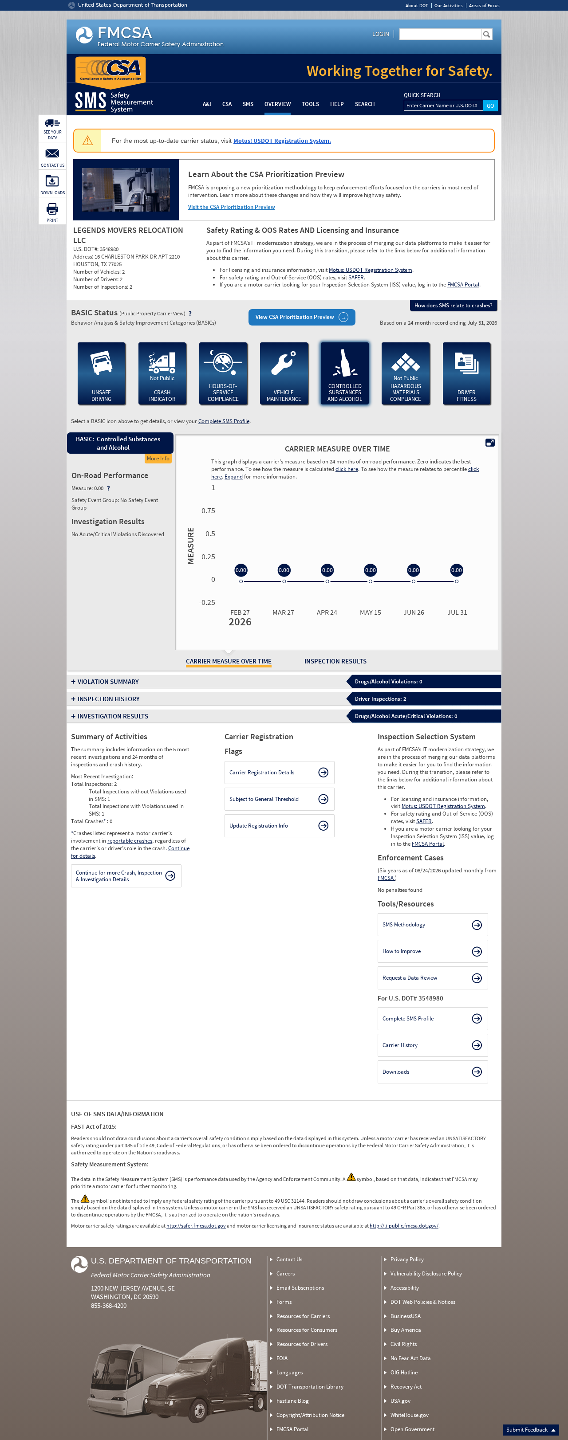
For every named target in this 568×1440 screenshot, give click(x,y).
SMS (248, 104)
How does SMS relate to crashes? (453, 305)
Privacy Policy (407, 1259)
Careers (285, 1273)
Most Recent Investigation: (102, 776)
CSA (227, 104)
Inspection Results (335, 661)
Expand (234, 476)
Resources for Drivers (301, 1344)
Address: (84, 256)
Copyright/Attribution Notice (310, 1415)
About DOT (417, 5)
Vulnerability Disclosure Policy (426, 1273)
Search (365, 104)
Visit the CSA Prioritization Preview (231, 207)
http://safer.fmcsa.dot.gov (196, 1225)
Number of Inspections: (101, 286)
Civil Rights (403, 1344)
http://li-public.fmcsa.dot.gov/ (404, 1225)
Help (337, 104)
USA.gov (400, 1401)
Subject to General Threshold (264, 799)
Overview (277, 104)
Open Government (412, 1429)
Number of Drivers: (96, 279)
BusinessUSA (405, 1316)
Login (380, 34)
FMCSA (386, 878)
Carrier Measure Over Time (229, 661)
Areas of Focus (484, 5)
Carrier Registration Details (261, 772)
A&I (207, 104)
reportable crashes (129, 840)
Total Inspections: (92, 784)
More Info (158, 458)
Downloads (396, 1071)
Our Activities (448, 5)
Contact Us (289, 1259)
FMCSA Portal (463, 284)
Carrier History (400, 1045)
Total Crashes (88, 821)
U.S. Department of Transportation (171, 1260)
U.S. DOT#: (86, 249)
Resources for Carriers (303, 1316)
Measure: (82, 488)
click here (346, 469)
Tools (310, 104)
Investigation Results (113, 716)
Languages (289, 1372)
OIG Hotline (404, 1372)
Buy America (405, 1330)
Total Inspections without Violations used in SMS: (137, 795)
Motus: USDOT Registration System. (282, 141)
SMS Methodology (404, 924)
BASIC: (85, 439)
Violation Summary (108, 681)
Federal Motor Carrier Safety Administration (150, 1275)
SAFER (356, 277)
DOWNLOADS (52, 193)
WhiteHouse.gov (409, 1415)
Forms (284, 1302)
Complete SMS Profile (223, 421)
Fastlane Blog (292, 1401)
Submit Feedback (527, 1429)
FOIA (282, 1358)
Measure (189, 546)
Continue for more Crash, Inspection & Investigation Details (119, 876)
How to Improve (402, 951)
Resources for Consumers (306, 1330)
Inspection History (109, 698)
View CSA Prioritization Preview (295, 317)
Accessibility (404, 1287)
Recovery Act (406, 1386)
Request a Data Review (410, 977)
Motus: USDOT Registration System (370, 270)
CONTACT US (52, 165)
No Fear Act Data (410, 1358)
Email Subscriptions (300, 1287)
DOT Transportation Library (309, 1386)
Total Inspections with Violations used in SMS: (136, 809)
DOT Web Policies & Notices (422, 1302)
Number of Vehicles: (97, 271)
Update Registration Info (258, 825)
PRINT (52, 220)
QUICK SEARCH (422, 95)
